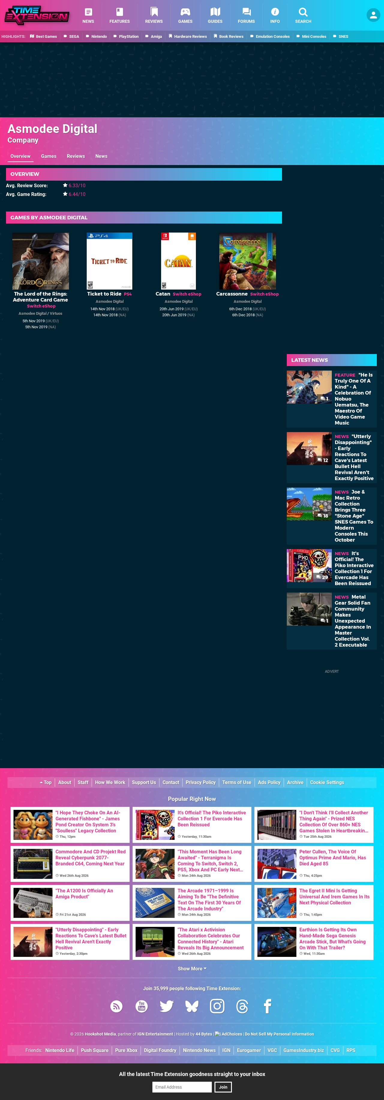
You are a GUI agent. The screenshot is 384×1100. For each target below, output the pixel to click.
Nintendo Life (59, 1050)
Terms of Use (236, 782)
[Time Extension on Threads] (242, 1007)
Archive (295, 782)
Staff (83, 782)
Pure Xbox (126, 1050)
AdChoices (231, 1034)
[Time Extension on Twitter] (167, 1007)
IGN (226, 1050)
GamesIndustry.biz (304, 1050)
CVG (335, 1050)
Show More (191, 969)
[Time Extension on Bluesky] (192, 1007)
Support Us (144, 782)
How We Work (110, 782)
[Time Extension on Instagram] (217, 1007)
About (64, 782)
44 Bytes (204, 1034)
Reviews (76, 156)
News (101, 156)
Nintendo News (199, 1050)
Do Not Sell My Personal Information (279, 1034)
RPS (351, 1050)
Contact (171, 782)
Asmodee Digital (53, 129)
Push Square (95, 1050)
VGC (272, 1050)
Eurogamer (249, 1050)
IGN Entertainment (155, 1034)
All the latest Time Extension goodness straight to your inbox (192, 1074)
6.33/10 (77, 185)
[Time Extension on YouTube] (141, 1007)
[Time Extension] (36, 15)
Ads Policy (269, 782)
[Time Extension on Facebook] (267, 1007)
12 (325, 460)
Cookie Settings (327, 782)
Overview (20, 156)
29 (324, 577)
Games (48, 156)
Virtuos (56, 313)
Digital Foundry (160, 1050)
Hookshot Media (100, 1034)
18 (325, 516)
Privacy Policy (201, 782)
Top (47, 782)
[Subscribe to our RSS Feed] (116, 1007)
